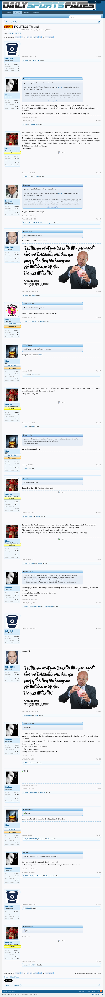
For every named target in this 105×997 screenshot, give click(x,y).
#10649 (98, 465)
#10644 (98, 219)
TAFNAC (25, 223)
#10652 (98, 603)
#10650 (98, 512)
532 (31, 37)
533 (34, 37)
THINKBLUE (36, 60)
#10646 (98, 317)
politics (18, 33)
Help (89, 991)
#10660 (98, 961)
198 (18, 215)
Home (9, 12)
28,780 (17, 158)
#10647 (98, 371)
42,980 (17, 254)
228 (18, 165)
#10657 (98, 835)
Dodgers (17, 13)
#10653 (98, 628)
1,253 (17, 108)
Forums (26, 12)
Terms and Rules (97, 994)
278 (18, 380)
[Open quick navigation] (99, 22)
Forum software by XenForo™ (20, 994)
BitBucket (9, 59)
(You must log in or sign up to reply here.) (88, 973)
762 (46, 37)
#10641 (98, 56)
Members (36, 12)
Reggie (60, 87)
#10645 (98, 291)
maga (11, 33)
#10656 (98, 788)
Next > (51, 37)
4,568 (17, 332)
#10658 (98, 872)
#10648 (98, 423)
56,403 (17, 374)
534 (37, 37)
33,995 (17, 102)
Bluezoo (8, 149)
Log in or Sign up (94, 2)
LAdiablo (8, 95)
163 (18, 337)
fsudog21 (26, 60)
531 (28, 37)
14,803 (17, 208)
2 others (48, 839)
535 (40, 37)
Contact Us (82, 991)
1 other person (49, 223)
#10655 (98, 759)
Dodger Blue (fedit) (9, 991)
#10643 (98, 173)
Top (98, 991)
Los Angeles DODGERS (20, 30)
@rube (40, 354)
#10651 (98, 559)
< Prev (17, 37)
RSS (101, 991)
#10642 (98, 120)
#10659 (98, 904)
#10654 (98, 711)
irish (7, 361)
